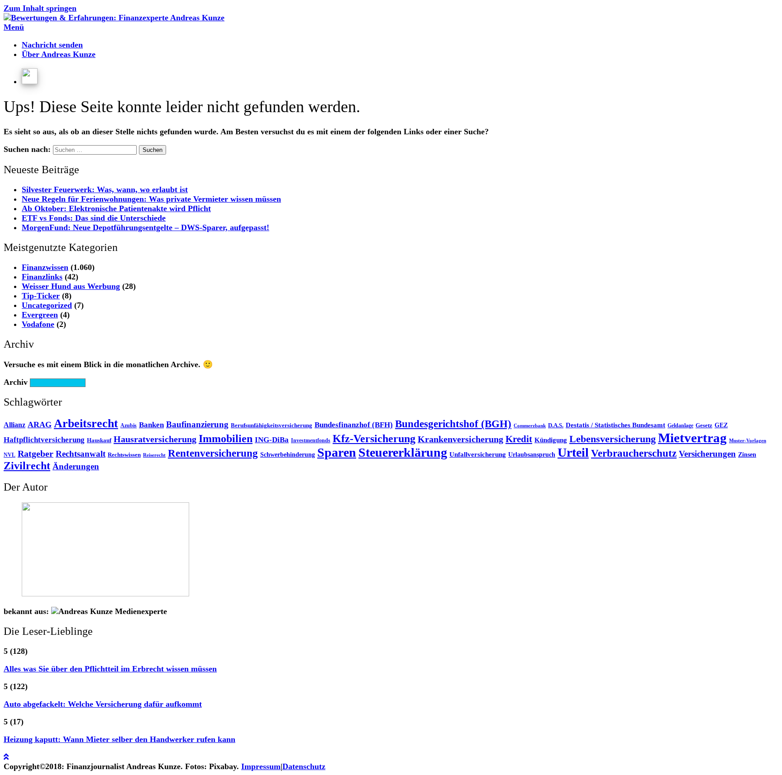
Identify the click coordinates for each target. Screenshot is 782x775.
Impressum (261, 766)
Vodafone (38, 324)
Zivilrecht (27, 466)
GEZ (721, 425)
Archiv (16, 382)
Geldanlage (680, 425)
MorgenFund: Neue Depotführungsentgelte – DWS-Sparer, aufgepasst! (145, 227)
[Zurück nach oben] (6, 756)
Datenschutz (303, 766)
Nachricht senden (52, 44)
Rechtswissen (124, 455)
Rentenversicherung (213, 453)
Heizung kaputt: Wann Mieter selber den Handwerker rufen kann (119, 739)
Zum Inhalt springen (40, 8)
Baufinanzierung (197, 424)
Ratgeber (35, 453)
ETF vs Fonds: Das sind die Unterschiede (94, 217)
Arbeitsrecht (86, 423)
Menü (14, 27)
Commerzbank (530, 425)
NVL (9, 455)
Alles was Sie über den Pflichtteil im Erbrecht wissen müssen (110, 668)
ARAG (40, 424)
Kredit (518, 439)
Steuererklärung (402, 452)
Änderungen (75, 466)
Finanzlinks (42, 276)
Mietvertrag (692, 437)
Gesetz (704, 425)
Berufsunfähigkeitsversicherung (271, 425)
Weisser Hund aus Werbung (71, 286)
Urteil (573, 452)
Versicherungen (707, 453)
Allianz (14, 425)
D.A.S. (555, 425)
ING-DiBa (272, 439)
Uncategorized (47, 305)
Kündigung (550, 440)
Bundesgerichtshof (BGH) (453, 424)
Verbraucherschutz (634, 453)
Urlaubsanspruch (531, 454)
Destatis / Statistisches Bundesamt (615, 425)
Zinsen (747, 454)
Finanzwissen (45, 267)
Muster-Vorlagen (747, 440)
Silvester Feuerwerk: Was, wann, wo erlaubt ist (105, 189)
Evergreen (40, 314)
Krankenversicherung (460, 439)
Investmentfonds (310, 440)
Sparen (336, 452)
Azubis (128, 425)
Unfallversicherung (477, 454)
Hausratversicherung (155, 439)
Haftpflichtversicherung (44, 439)
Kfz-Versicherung (374, 438)
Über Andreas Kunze (58, 54)
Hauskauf (99, 440)
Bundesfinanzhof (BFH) (354, 425)
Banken (151, 425)
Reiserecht (154, 455)
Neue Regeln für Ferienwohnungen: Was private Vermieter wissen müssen (151, 198)
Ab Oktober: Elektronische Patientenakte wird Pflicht (116, 208)
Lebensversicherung (612, 439)
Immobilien (226, 438)
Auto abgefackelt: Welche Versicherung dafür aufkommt (103, 704)
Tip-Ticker (41, 295)
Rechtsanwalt (80, 453)
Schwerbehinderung (287, 454)
